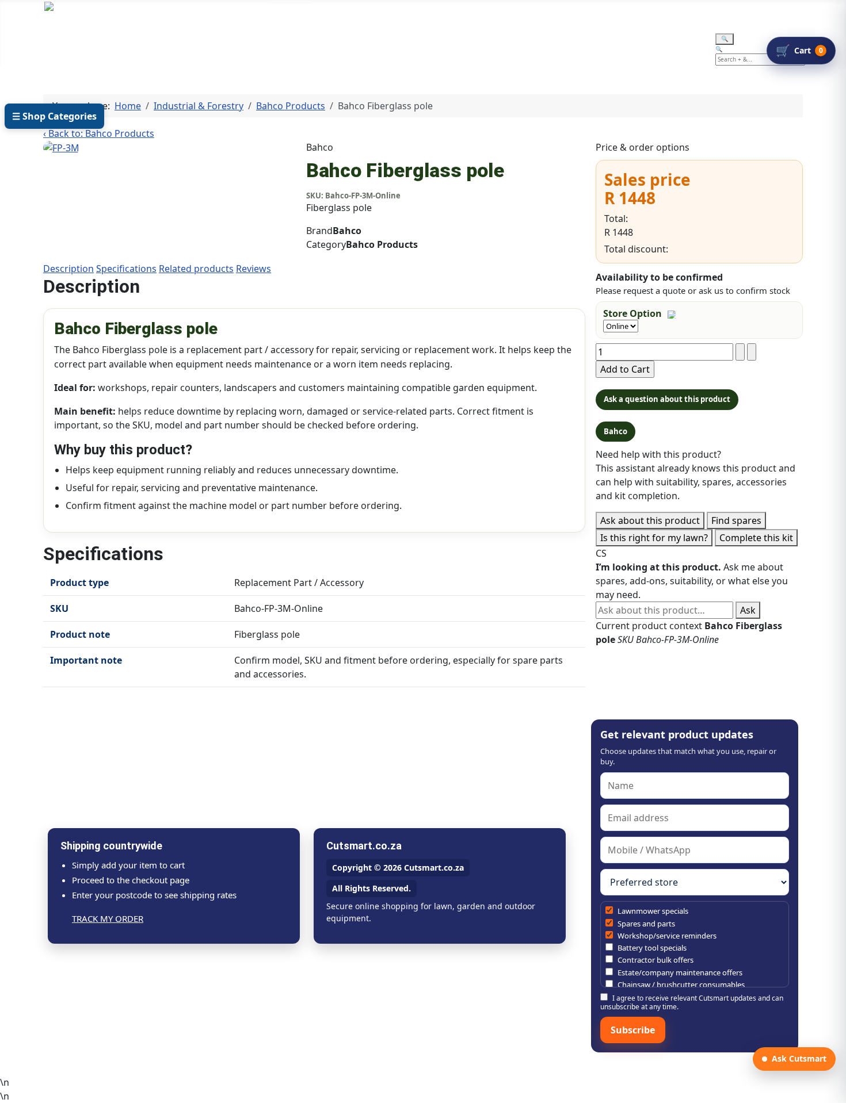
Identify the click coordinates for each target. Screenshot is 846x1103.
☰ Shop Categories (54, 116)
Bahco (615, 431)
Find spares (736, 520)
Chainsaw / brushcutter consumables (680, 984)
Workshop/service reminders (666, 935)
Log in (289, 13)
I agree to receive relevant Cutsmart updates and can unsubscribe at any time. (691, 1002)
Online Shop (84, 41)
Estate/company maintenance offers (679, 972)
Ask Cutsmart (799, 1058)
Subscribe (633, 1030)
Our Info (340, 41)
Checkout (417, 41)
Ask (748, 610)
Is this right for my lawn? (654, 537)
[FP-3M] (61, 147)
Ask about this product (650, 520)
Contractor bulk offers (654, 959)
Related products (196, 268)
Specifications (126, 268)
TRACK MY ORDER (107, 918)
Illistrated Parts (184, 41)
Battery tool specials (651, 947)
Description (68, 268)
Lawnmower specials (652, 911)
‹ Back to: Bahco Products (98, 133)
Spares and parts (645, 923)
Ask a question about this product (667, 399)
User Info (263, 41)
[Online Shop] (121, 41)
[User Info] (292, 41)
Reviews (253, 268)
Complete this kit (756, 537)
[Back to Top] (831, 1088)
